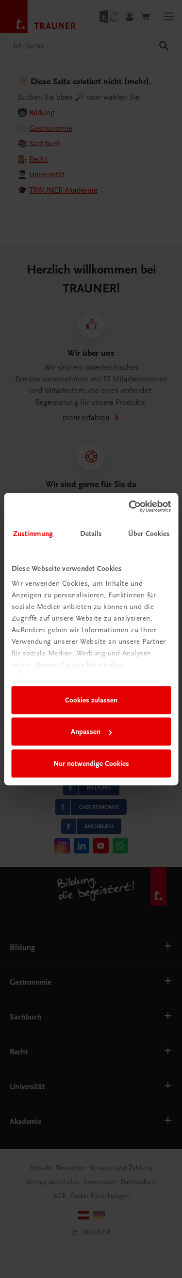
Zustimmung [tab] (33, 533)
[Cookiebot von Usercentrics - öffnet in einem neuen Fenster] (129, 506)
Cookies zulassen (91, 700)
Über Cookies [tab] (149, 533)
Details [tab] (91, 533)
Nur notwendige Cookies (91, 763)
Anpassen (85, 731)
